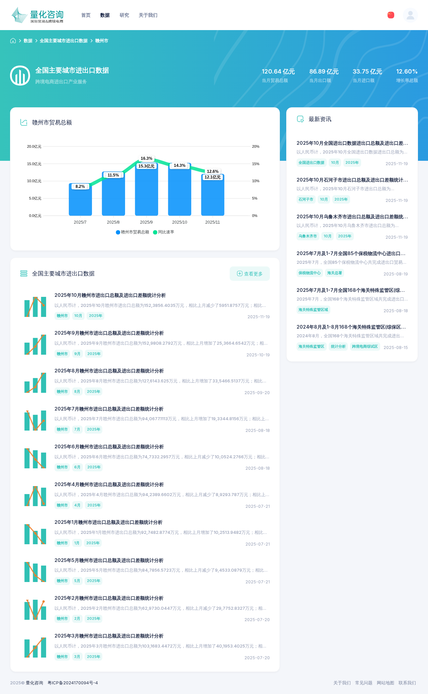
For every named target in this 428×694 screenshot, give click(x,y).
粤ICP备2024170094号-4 (72, 682)
